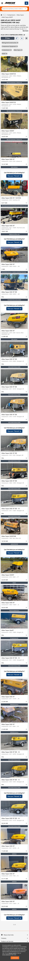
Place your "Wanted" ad (14, 176)
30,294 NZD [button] (5, 823)
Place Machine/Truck (26, 3)
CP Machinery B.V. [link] (14, 638)
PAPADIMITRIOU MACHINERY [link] (14, 299)
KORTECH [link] (14, 854)
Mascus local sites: (9, 935)
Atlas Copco (20, 15)
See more (25, 31)
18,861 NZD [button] (5, 231)
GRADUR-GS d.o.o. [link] (14, 704)
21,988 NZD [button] (5, 336)
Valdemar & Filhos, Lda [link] (14, 234)
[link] (14, 64)
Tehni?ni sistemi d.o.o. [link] (14, 610)
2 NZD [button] (3, 269)
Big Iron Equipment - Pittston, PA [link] (14, 82)
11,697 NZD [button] (5, 108)
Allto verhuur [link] (14, 339)
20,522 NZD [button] (5, 607)
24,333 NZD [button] (5, 580)
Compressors (11, 15)
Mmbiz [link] (14, 582)
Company (3, 938)
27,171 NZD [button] (5, 878)
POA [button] (3, 297)
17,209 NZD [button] (5, 851)
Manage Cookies (12, 953)
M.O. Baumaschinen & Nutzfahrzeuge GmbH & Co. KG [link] (14, 205)
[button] (7, 38)
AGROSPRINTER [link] (14, 544)
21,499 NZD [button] (5, 701)
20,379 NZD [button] (5, 906)
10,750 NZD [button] (5, 541)
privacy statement (6, 954)
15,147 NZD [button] (5, 164)
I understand (15, 957)
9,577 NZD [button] (4, 203)
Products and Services (7, 941)
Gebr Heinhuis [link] (14, 167)
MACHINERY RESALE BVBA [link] (14, 367)
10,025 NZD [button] (5, 79)
